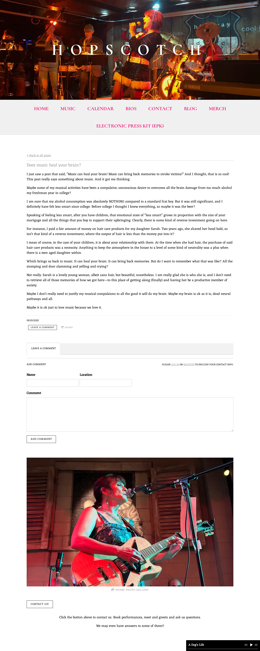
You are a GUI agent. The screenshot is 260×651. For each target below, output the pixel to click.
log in (175, 365)
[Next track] (256, 645)
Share (69, 327)
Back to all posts (40, 155)
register (188, 365)
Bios (131, 109)
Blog (190, 109)
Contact (160, 109)
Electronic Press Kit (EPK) (130, 126)
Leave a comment (42, 327)
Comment (34, 393)
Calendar (100, 109)
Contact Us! (40, 604)
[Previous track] (246, 645)
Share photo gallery (132, 590)
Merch (217, 109)
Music (68, 109)
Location (86, 374)
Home (41, 109)
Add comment (41, 439)
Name (31, 374)
